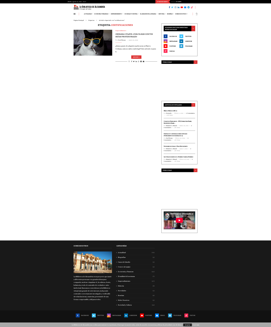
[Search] (196, 14)
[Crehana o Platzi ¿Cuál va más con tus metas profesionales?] (93, 43)
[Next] (174, 1)
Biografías (136, 257)
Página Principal (79, 20)
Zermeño (169, 113)
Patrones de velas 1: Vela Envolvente (175, 146)
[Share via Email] (143, 61)
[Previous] (172, 1)
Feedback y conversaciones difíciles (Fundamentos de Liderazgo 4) (175, 135)
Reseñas (170, 14)
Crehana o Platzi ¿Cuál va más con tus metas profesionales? (134, 35)
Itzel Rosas (122, 40)
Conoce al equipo (136, 267)
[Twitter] (172, 7)
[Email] (185, 7)
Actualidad (88, 14)
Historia (162, 14)
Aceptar (187, 325)
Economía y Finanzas (101, 14)
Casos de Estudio (136, 262)
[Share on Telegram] (141, 61)
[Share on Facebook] (131, 61)
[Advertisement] (179, 82)
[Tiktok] (192, 7)
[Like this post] (129, 61)
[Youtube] (182, 7)
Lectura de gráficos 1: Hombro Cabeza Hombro (178, 157)
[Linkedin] (179, 7)
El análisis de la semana (148, 14)
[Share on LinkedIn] (136, 61)
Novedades (136, 291)
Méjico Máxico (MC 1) (170, 111)
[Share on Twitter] (134, 61)
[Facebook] (169, 7)
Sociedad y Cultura (131, 14)
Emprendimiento (116, 14)
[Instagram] (175, 7)
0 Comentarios (190, 113)
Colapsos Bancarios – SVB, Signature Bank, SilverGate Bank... (178, 122)
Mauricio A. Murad (171, 125)
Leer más (136, 57)
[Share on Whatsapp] (138, 61)
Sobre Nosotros (180, 14)
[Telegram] (188, 7)
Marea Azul (179, 2)
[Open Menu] (74, 14)
